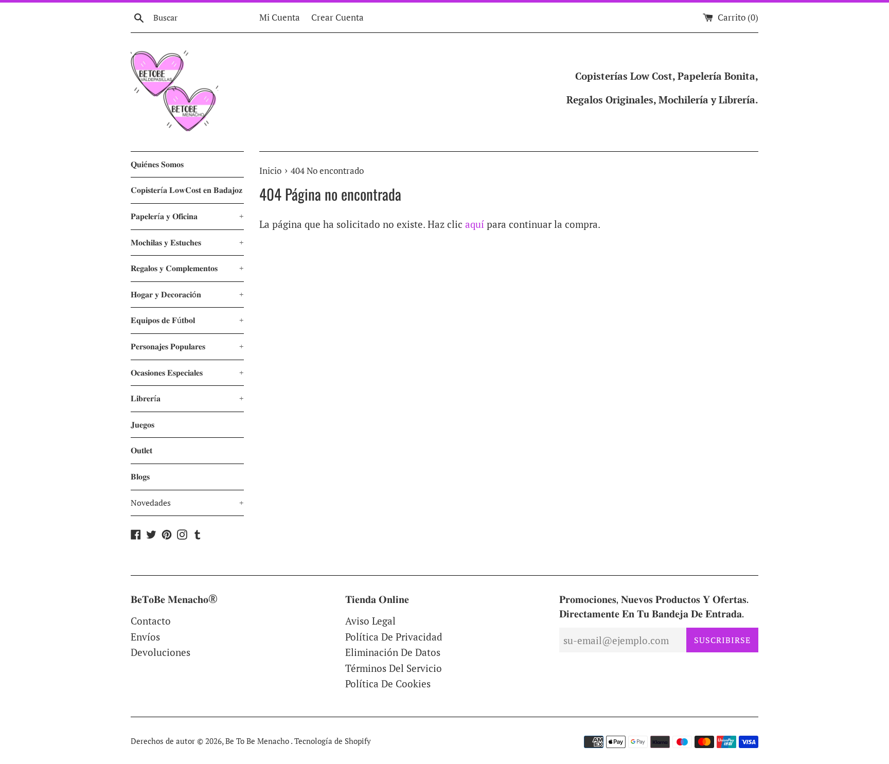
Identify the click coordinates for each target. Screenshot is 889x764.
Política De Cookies (388, 683)
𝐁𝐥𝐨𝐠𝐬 (140, 476)
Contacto (151, 620)
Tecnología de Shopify (332, 741)
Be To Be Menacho (258, 741)
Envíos (145, 636)
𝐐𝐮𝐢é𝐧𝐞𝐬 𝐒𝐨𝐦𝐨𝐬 (157, 164)
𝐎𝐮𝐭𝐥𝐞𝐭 (141, 450)
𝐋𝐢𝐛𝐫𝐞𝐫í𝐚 (187, 398)
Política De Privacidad (393, 636)
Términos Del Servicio (393, 668)
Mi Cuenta (279, 17)
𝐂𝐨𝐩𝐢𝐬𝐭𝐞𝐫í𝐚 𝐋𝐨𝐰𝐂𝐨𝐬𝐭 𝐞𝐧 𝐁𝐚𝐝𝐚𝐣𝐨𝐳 (186, 190)
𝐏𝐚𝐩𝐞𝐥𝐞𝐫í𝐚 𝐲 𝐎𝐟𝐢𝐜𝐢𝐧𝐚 (187, 216)
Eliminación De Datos (392, 652)
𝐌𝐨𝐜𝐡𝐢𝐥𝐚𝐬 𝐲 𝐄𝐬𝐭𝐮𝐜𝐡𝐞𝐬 (187, 242)
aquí (474, 224)
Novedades (187, 502)
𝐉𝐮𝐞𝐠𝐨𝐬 (142, 424)
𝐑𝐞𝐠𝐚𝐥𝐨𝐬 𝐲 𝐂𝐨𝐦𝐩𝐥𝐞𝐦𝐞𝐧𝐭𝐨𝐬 (187, 268)
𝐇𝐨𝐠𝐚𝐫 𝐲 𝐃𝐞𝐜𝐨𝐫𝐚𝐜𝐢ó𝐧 (187, 294)
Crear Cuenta (337, 17)
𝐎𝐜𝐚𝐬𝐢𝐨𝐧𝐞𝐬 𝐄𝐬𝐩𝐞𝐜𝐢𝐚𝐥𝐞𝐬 (187, 372)
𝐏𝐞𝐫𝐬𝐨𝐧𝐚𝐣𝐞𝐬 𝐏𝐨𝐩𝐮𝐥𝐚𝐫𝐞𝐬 (187, 346)
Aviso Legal (370, 620)
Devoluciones (160, 652)
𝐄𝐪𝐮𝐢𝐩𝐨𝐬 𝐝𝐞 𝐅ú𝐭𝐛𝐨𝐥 (187, 320)
